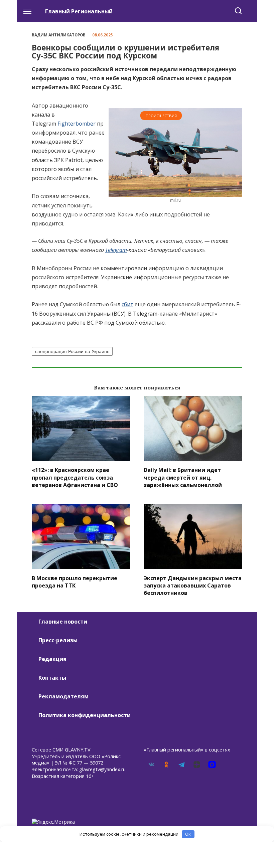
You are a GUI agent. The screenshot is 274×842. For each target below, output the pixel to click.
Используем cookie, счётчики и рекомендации (129, 834)
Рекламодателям (63, 696)
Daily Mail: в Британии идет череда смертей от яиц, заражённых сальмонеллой (183, 477)
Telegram (116, 250)
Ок (188, 834)
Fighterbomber (76, 123)
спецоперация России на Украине (72, 351)
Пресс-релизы (58, 640)
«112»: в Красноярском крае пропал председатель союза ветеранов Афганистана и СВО (75, 477)
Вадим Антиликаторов (59, 34)
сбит (127, 304)
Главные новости (62, 621)
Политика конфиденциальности (84, 715)
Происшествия (161, 115)
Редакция (52, 659)
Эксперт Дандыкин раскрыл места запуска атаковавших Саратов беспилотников (193, 585)
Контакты (52, 677)
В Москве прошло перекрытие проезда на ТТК (74, 581)
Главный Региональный (79, 11)
